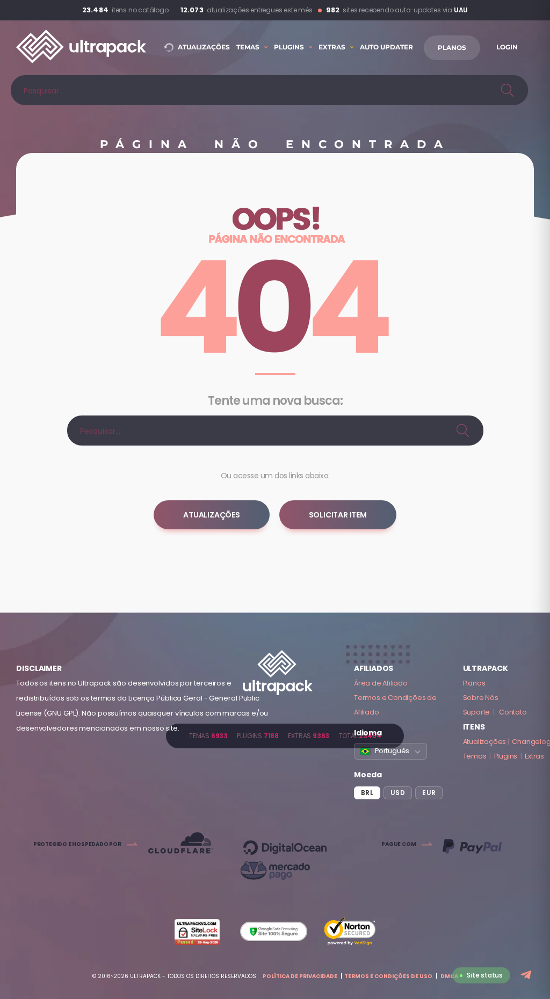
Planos (474, 683)
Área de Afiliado (381, 683)
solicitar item (338, 514)
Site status (485, 975)
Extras (534, 756)
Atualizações (484, 741)
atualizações (211, 514)
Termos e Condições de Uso (388, 976)
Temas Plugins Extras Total (285, 735)
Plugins (506, 756)
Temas (475, 756)
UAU (461, 9)
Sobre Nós (480, 697)
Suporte (476, 712)
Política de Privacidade (300, 976)
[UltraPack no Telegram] (527, 975)
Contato (513, 712)
